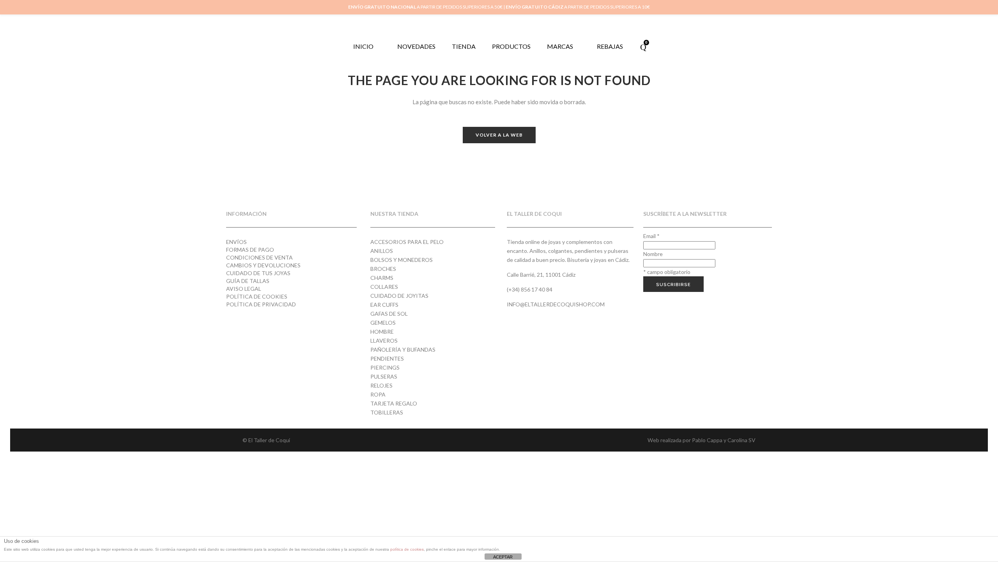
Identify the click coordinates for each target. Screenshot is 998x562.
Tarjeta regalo (393, 403)
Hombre (382, 331)
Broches (383, 268)
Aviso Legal (243, 288)
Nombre (653, 254)
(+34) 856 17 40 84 (529, 289)
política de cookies (407, 549)
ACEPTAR (503, 557)
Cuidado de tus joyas (258, 273)
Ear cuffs (384, 304)
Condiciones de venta (259, 257)
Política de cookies (256, 296)
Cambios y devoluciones (263, 265)
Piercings (385, 367)
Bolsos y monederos (401, 259)
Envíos (236, 241)
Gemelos (383, 322)
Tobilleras (386, 412)
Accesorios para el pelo (407, 241)
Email (651, 236)
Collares (384, 286)
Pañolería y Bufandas (402, 349)
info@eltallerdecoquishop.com (556, 304)
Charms (381, 277)
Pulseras (383, 376)
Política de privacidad (261, 304)
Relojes (381, 385)
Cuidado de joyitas (399, 295)
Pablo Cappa (707, 440)
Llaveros (384, 340)
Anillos (381, 250)
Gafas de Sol (389, 313)
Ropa (378, 394)
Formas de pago (250, 249)
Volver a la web (499, 135)
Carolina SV (741, 440)
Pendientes (387, 358)
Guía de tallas (247, 280)
